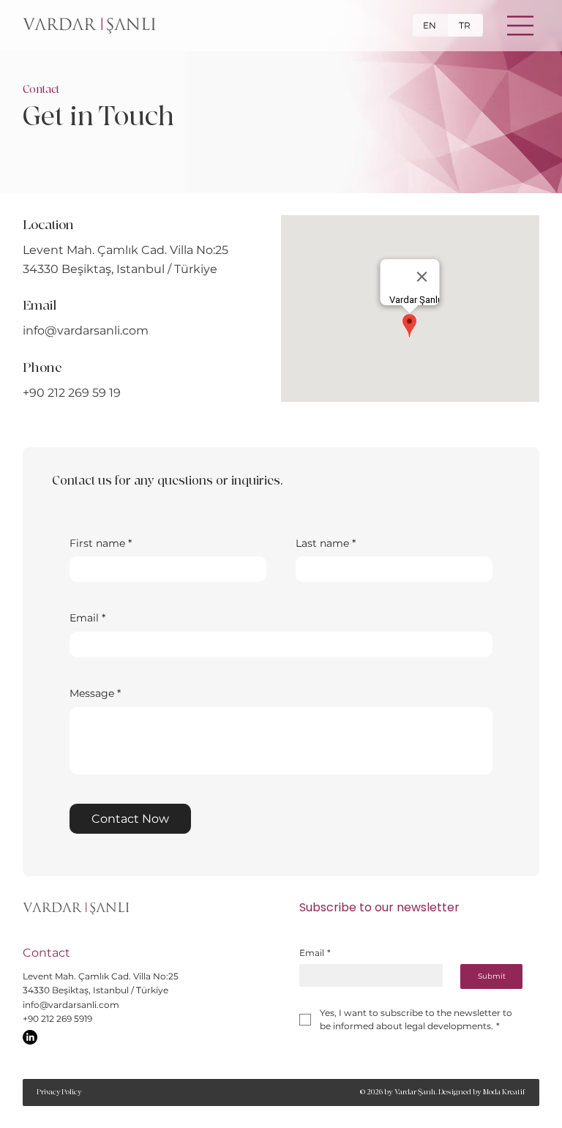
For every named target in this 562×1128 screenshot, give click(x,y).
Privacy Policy (59, 1092)
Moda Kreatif (504, 1092)
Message (95, 693)
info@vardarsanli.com (86, 330)
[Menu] (521, 25)
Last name (326, 543)
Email (87, 617)
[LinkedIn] (30, 1037)
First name (101, 543)
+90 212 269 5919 (57, 1018)
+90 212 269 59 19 (72, 393)
